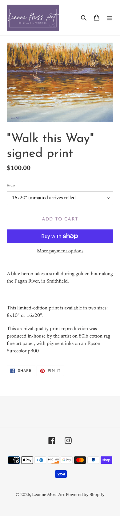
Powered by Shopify (85, 495)
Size (11, 186)
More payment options (60, 251)
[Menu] (109, 18)
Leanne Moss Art (48, 495)
